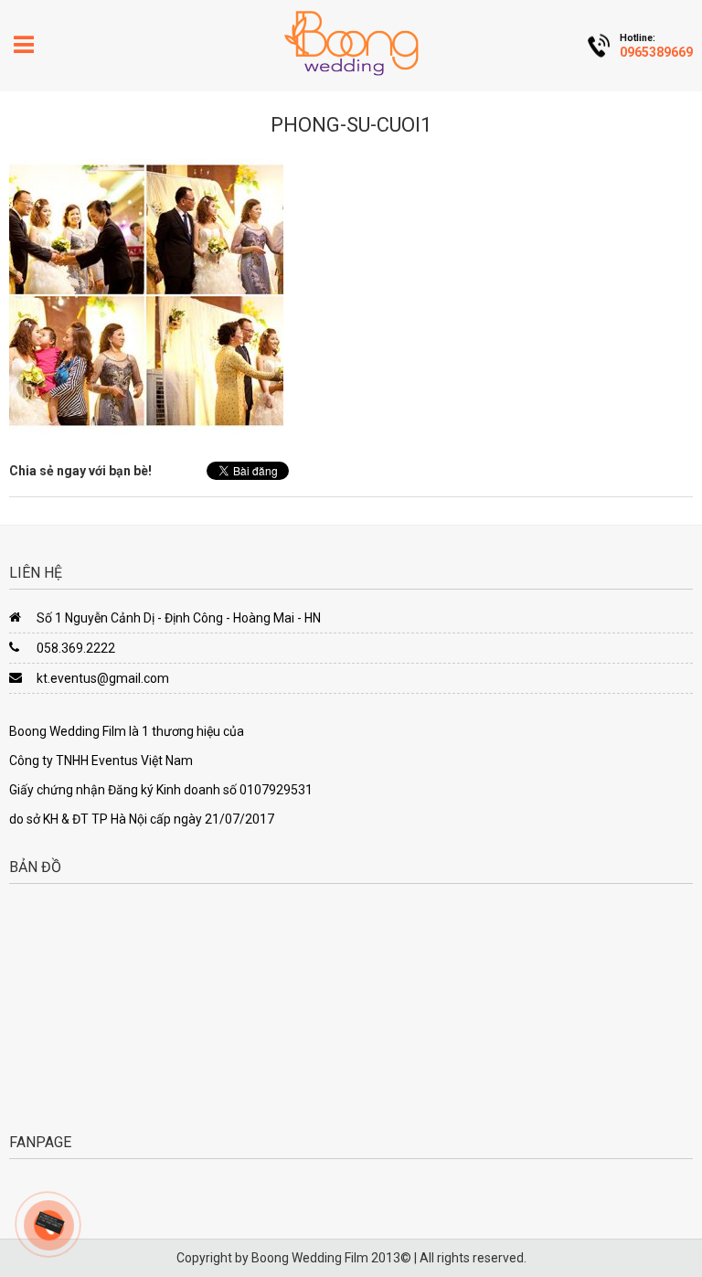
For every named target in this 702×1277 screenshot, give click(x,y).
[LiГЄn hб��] (49, 1221)
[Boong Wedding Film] (351, 43)
